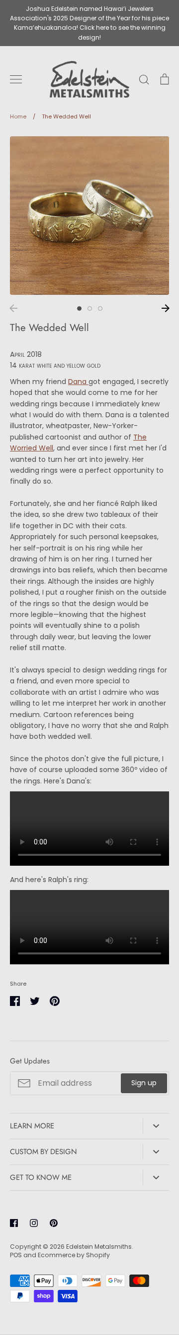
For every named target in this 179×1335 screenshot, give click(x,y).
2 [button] (90, 308)
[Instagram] (34, 1223)
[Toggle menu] (16, 79)
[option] (89, 215)
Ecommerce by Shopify (74, 1255)
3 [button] (100, 308)
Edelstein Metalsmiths (99, 1246)
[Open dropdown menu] (156, 1125)
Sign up (144, 1083)
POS (16, 1255)
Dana (78, 382)
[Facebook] (14, 1223)
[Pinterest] (54, 1223)
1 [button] (79, 308)
